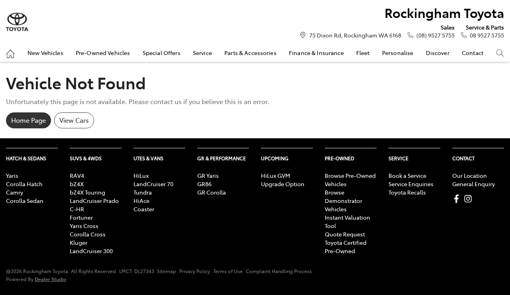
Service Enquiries (411, 184)
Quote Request (345, 234)
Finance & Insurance (316, 53)
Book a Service (407, 175)
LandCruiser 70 (153, 184)
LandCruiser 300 (91, 251)
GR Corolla (211, 192)
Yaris (12, 175)
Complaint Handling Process (279, 271)
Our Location (469, 175)
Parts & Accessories (250, 53)
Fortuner (81, 217)
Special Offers (161, 53)
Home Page (28, 120)
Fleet (363, 53)
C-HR (77, 209)
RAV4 (77, 175)
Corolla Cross (88, 234)
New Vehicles (45, 53)
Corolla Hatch (24, 184)
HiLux (141, 175)
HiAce (141, 201)
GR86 (204, 184)
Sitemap (166, 271)
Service (202, 53)
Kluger (78, 242)
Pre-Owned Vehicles (103, 53)
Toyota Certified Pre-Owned (346, 246)
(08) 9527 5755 (435, 35)
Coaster (143, 209)
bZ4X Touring (87, 192)
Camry (14, 192)
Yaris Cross (84, 226)
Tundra (142, 192)
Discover (437, 53)
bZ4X (77, 184)
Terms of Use (228, 271)
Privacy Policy (194, 271)
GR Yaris (208, 175)
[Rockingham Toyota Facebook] (458, 199)
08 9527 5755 (487, 35)
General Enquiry (473, 184)
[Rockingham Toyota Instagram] (469, 199)
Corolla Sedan (24, 201)
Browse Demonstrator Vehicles (343, 200)
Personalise (398, 53)
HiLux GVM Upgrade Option (282, 179)
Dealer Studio (51, 278)
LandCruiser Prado (94, 201)
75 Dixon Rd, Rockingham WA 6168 (355, 35)
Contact (472, 53)
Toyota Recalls (407, 192)
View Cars (74, 120)
